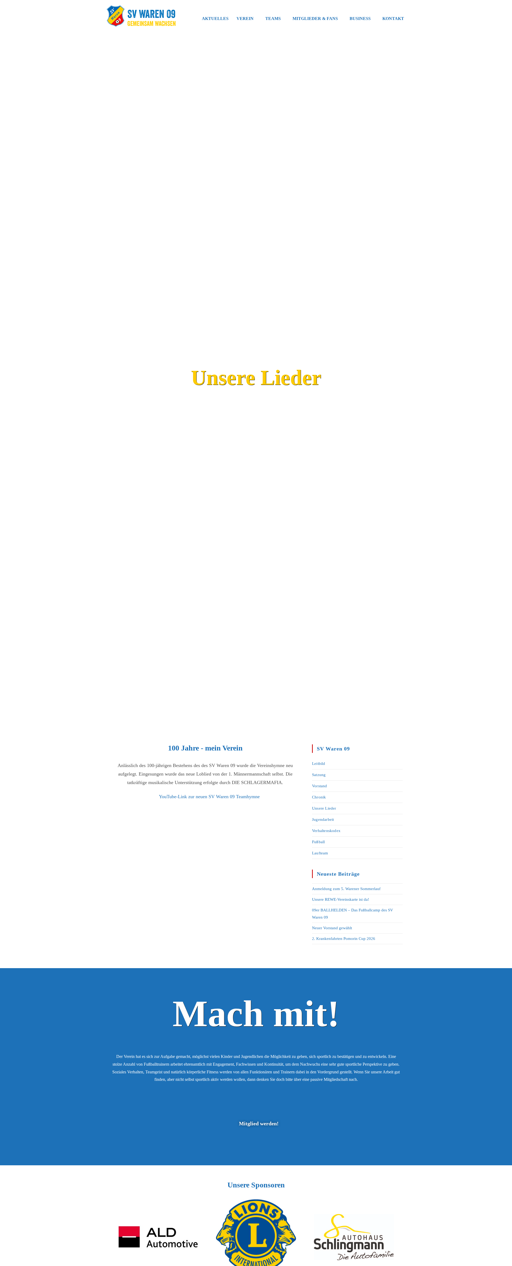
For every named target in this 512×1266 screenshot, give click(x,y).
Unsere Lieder (324, 808)
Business (360, 18)
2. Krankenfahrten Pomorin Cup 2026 (343, 938)
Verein (245, 18)
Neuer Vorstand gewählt (332, 928)
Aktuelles (215, 18)
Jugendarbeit (323, 819)
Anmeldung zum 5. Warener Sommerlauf (346, 889)
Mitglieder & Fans (315, 18)
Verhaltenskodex (326, 831)
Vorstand (319, 786)
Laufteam (320, 853)
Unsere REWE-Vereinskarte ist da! (340, 899)
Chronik (319, 797)
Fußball (318, 842)
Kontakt (393, 18)
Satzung (319, 775)
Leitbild (318, 763)
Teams (273, 18)
